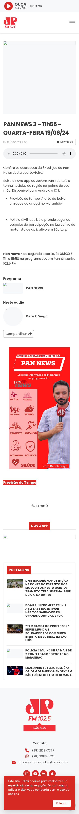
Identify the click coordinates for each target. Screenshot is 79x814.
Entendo (61, 803)
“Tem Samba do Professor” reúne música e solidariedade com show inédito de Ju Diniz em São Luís (47, 633)
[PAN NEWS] (13, 288)
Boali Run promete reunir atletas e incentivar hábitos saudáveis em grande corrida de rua (45, 611)
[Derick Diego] (13, 316)
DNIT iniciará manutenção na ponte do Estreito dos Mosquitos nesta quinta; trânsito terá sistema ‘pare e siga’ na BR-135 (48, 588)
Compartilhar (16, 333)
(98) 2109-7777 (43, 750)
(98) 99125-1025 (43, 756)
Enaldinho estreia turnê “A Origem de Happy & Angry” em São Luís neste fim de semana (48, 671)
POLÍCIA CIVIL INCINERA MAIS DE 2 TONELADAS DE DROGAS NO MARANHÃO (48, 654)
